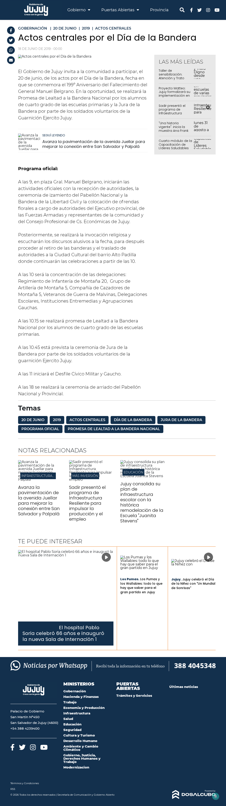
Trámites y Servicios (134, 695)
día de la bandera (133, 420)
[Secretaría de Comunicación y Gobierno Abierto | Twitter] (199, 10)
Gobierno (77, 10)
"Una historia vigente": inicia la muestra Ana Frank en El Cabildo (173, 128)
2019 (57, 420)
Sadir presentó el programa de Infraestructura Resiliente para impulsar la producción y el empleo (87, 503)
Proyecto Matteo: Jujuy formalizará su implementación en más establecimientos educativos (174, 97)
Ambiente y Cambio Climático (80, 748)
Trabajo (70, 702)
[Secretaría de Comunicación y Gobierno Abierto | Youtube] (217, 10)
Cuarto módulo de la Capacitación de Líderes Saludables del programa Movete (175, 148)
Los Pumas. (129, 579)
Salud (68, 719)
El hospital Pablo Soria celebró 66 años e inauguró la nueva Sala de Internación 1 (63, 633)
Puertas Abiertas (118, 10)
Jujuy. (176, 579)
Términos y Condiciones (24, 783)
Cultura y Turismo (79, 735)
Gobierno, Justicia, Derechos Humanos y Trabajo (81, 758)
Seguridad (72, 730)
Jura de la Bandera (181, 420)
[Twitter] (11, 40)
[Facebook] (11, 30)
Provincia (159, 10)
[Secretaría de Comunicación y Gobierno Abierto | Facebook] (191, 10)
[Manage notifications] (215, 796)
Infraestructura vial (40, 476)
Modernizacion (76, 767)
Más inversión (85, 476)
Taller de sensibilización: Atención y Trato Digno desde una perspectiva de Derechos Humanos (174, 79)
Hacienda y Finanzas (81, 697)
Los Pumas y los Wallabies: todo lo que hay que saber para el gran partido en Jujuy (141, 585)
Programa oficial (40, 429)
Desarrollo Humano (80, 741)
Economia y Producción (84, 708)
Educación (133, 472)
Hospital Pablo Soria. (40, 628)
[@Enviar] (11, 60)
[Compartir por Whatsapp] (11, 50)
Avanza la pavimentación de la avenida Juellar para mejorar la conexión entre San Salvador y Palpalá (93, 144)
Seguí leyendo (53, 135)
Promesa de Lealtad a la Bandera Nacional (114, 429)
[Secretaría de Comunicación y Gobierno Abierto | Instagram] (208, 10)
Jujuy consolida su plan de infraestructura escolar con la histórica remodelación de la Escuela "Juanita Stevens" (141, 502)
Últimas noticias (183, 687)
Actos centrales (87, 420)
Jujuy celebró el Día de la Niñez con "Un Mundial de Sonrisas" (193, 583)
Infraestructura (76, 713)
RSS (12, 789)
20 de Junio (32, 420)
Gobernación (74, 691)
